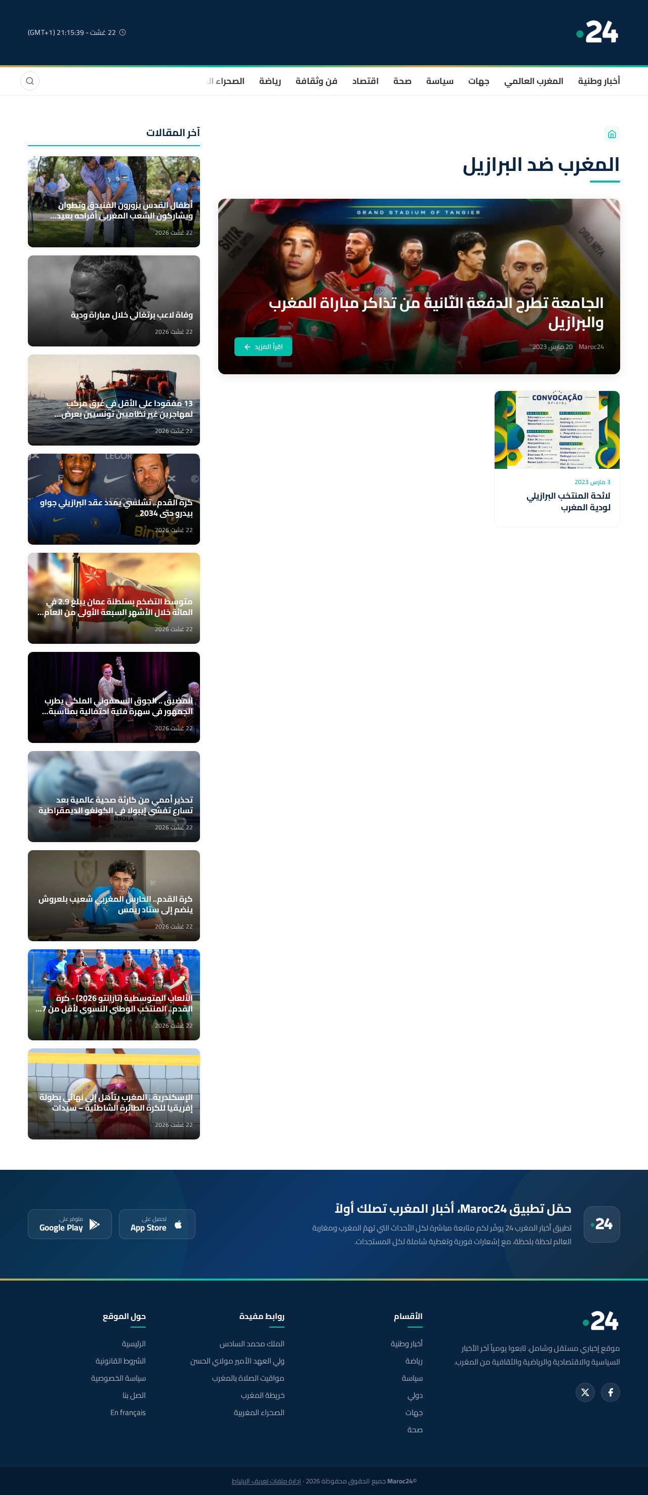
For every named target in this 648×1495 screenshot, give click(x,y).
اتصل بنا (134, 1395)
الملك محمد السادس (252, 1344)
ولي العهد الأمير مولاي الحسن (237, 1361)
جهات (479, 81)
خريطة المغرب (262, 1395)
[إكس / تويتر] (585, 1392)
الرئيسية (134, 1344)
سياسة (440, 81)
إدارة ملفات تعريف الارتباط (266, 1481)
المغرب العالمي (533, 81)
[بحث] (29, 81)
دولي (415, 1395)
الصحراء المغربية (213, 81)
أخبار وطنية (599, 81)
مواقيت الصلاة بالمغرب (248, 1378)
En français (128, 1412)
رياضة (270, 81)
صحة (402, 81)
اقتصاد (365, 81)
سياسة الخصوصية (118, 1378)
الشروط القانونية (121, 1361)
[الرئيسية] (612, 134)
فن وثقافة (317, 81)
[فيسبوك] (610, 1392)
